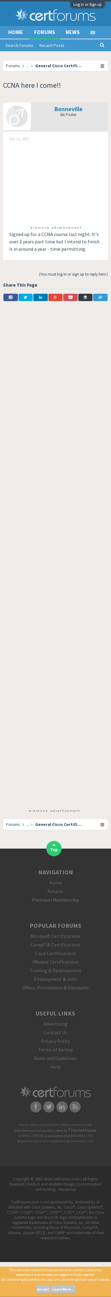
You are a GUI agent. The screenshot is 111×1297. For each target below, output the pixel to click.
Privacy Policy (55, 1041)
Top (54, 849)
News (73, 32)
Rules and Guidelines (55, 1058)
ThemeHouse (82, 1130)
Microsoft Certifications (55, 936)
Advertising (55, 1024)
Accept (43, 1289)
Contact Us (55, 1032)
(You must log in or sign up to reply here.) (73, 274)
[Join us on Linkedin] (62, 1106)
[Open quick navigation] (103, 66)
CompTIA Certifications (55, 945)
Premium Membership (55, 900)
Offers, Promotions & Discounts (55, 988)
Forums (44, 32)
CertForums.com (82, 1141)
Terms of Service (55, 1050)
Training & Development (55, 970)
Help (56, 1067)
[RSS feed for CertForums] (75, 1106)
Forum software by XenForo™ (39, 1125)
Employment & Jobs (55, 979)
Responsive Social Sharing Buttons (41, 1141)
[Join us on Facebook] (36, 1106)
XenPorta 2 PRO (29, 1136)
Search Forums (19, 45)
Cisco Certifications (55, 953)
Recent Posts (51, 45)
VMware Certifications (55, 962)
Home (15, 32)
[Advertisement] (55, 183)
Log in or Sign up (87, 4)
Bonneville (69, 109)
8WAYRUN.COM (82, 1136)
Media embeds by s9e (77, 1125)
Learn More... (63, 1289)
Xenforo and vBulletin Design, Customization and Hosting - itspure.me (64, 1187)
